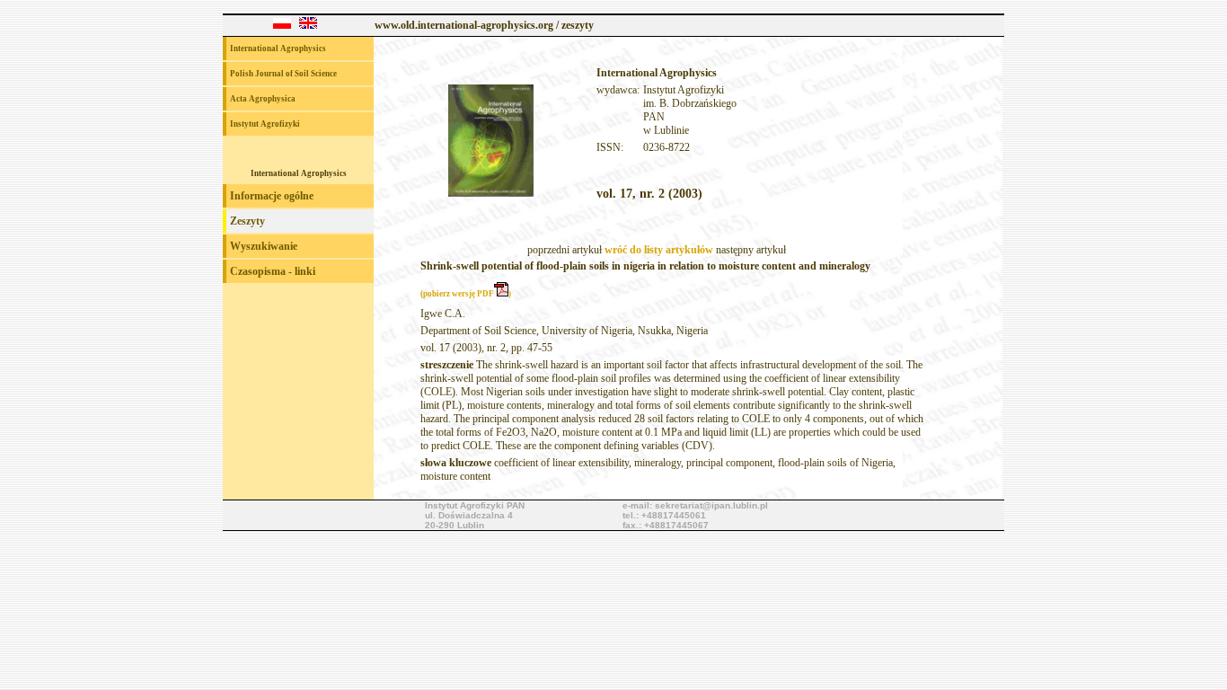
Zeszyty (247, 221)
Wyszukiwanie (263, 246)
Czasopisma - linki (272, 271)
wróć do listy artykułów (659, 249)
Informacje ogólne (271, 196)
